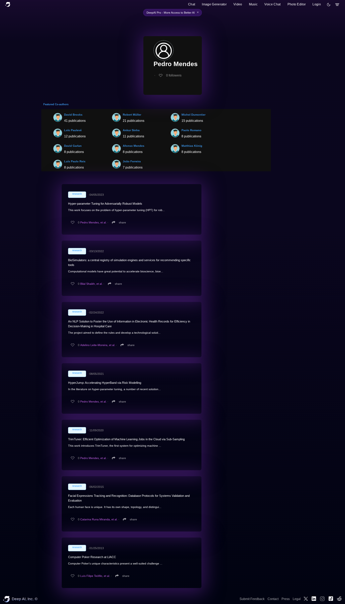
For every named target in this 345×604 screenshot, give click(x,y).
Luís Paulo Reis (74, 161)
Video (237, 4)
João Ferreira (132, 161)
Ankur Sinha (131, 130)
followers (173, 75)
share (122, 222)
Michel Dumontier (193, 114)
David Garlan (73, 145)
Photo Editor (297, 4)
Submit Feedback (252, 599)
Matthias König (191, 145)
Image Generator (214, 4)
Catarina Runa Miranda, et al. (99, 519)
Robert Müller (132, 114)
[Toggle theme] (328, 4)
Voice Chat (272, 4)
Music (253, 4)
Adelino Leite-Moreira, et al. (97, 345)
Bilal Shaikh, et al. (91, 283)
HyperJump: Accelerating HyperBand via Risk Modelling (104, 382)
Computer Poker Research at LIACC (92, 557)
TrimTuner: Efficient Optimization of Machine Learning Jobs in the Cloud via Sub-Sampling (126, 439)
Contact (273, 599)
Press (286, 599)
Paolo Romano (191, 130)
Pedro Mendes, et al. (93, 222)
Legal (297, 599)
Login (316, 4)
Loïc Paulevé (73, 130)
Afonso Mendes (133, 145)
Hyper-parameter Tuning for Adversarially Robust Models (105, 203)
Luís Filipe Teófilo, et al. (95, 575)
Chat (191, 4)
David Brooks (73, 114)
